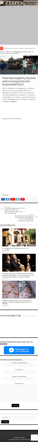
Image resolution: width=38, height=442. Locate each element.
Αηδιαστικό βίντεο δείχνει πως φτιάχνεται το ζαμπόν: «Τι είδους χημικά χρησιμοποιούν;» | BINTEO (17, 302)
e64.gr (23, 437)
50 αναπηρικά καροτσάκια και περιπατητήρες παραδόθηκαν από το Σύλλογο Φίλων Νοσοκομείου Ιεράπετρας (24, 218)
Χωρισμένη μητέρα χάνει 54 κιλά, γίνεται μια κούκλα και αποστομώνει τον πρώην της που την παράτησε (14, 210)
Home (2, 51)
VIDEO (7, 51)
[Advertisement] (19, 26)
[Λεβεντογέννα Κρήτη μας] (19, 3)
